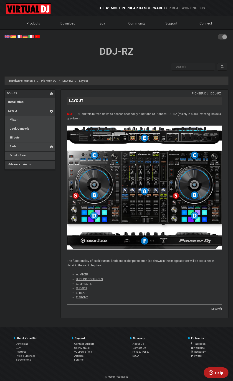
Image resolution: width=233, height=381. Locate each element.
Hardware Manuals (22, 80)
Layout (83, 80)
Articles (79, 355)
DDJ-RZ (67, 80)
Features (21, 351)
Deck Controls (18, 128)
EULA (135, 355)
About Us (138, 343)
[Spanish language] (12, 36)
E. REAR (81, 292)
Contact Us (139, 347)
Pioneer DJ (48, 80)
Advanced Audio (19, 164)
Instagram (199, 351)
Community (136, 23)
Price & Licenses (25, 355)
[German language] (25, 36)
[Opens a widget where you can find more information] (215, 373)
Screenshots (23, 359)
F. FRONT (82, 297)
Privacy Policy (140, 351)
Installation (15, 102)
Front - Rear (16, 155)
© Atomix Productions (116, 376)
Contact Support (84, 343)
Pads (11, 146)
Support (171, 23)
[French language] (19, 36)
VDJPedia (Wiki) (84, 351)
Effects (13, 137)
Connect (206, 23)
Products (33, 23)
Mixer (12, 119)
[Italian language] (30, 36)
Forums (79, 359)
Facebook (198, 343)
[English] (7, 36)
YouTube (199, 347)
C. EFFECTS (84, 283)
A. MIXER (82, 274)
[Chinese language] (37, 36)
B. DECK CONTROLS (89, 279)
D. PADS (81, 288)
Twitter (197, 355)
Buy (102, 23)
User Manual (82, 347)
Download (68, 23)
